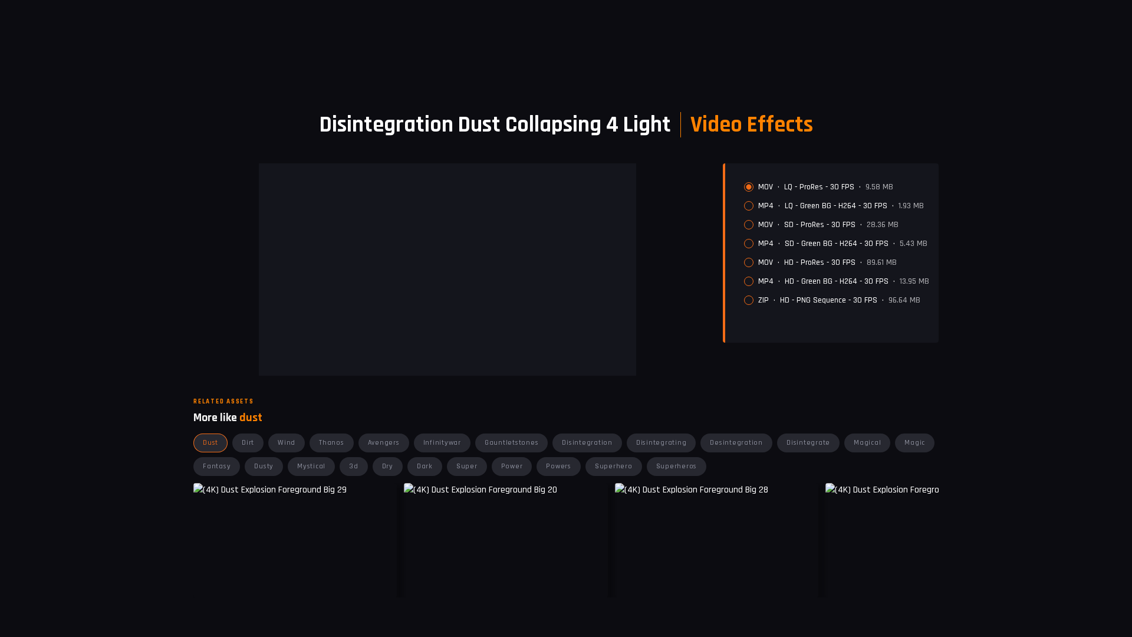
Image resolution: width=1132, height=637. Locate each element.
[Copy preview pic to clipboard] (420, 580)
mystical (311, 466)
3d (353, 466)
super (467, 466)
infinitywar (442, 442)
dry (387, 466)
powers (558, 466)
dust (210, 442)
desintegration (736, 442)
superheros (676, 466)
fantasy (217, 466)
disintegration (587, 442)
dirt (248, 442)
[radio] (748, 187)
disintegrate (808, 442)
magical (867, 442)
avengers (384, 442)
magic (914, 442)
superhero (614, 466)
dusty (264, 466)
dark (425, 466)
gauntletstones (512, 442)
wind (286, 442)
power (512, 466)
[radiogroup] (836, 243)
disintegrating (661, 442)
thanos (331, 442)
